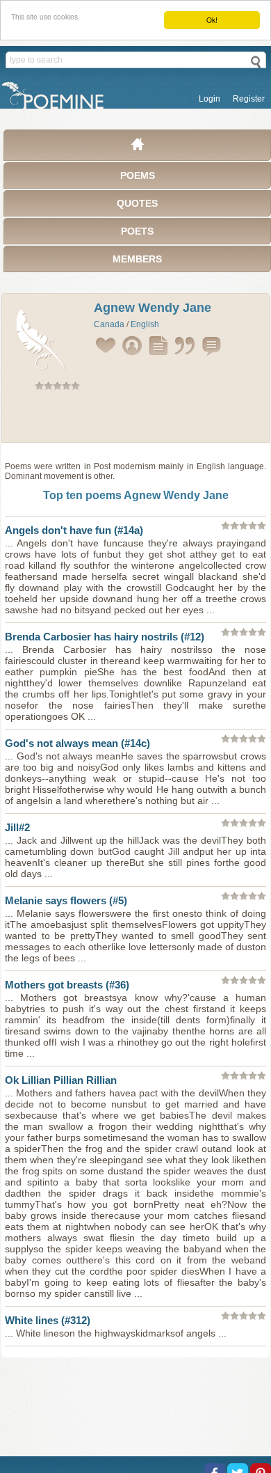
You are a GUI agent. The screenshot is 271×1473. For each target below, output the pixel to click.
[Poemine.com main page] (137, 147)
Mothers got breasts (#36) (67, 985)
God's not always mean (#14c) (77, 743)
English (145, 324)
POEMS (137, 175)
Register (249, 99)
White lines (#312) (47, 1320)
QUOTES (137, 203)
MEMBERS (137, 259)
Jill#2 (17, 827)
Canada (109, 324)
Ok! (211, 20)
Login (209, 99)
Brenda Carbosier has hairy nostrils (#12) (104, 637)
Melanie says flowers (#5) (66, 900)
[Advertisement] (135, 419)
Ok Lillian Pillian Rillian (61, 1080)
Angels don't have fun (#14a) (74, 530)
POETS (137, 231)
